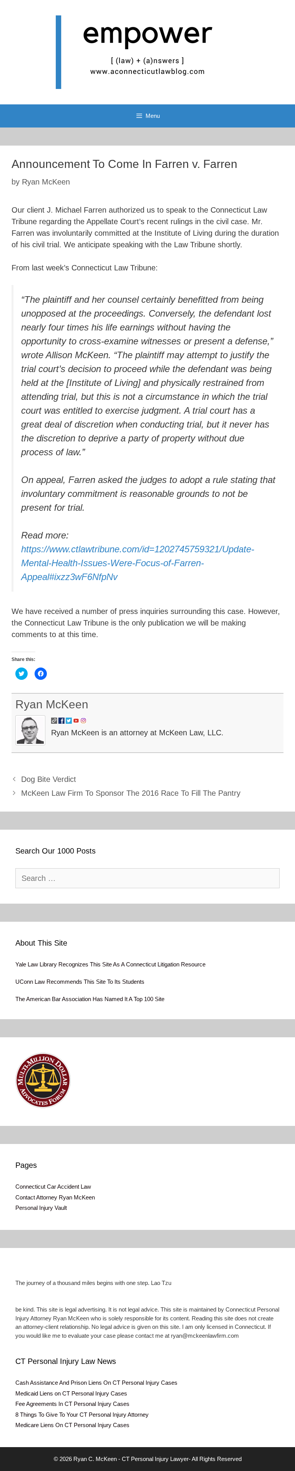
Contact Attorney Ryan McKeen (55, 1197)
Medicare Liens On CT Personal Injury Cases (72, 1425)
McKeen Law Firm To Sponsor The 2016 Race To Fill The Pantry (130, 793)
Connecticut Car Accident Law (53, 1186)
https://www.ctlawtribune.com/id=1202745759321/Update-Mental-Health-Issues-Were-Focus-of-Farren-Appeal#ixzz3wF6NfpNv (137, 563)
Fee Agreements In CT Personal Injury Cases (72, 1404)
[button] (43, 1080)
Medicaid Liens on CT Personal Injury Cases (71, 1393)
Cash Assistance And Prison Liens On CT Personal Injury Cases (96, 1382)
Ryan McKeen (51, 704)
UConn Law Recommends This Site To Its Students (79, 981)
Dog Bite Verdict (48, 779)
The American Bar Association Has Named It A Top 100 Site (89, 999)
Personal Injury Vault (41, 1207)
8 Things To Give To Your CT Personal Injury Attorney (82, 1414)
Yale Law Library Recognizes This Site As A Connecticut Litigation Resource (110, 964)
